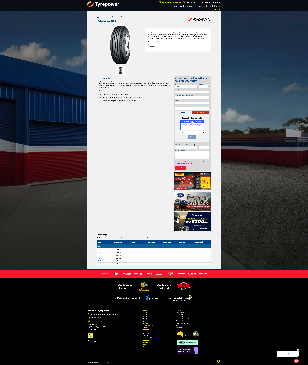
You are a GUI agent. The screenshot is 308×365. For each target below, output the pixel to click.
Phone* (184, 95)
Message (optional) (180, 150)
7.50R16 (100, 261)
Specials (210, 6)
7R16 (99, 249)
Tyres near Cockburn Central (184, 317)
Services (189, 6)
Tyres (175, 6)
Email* (177, 100)
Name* (177, 90)
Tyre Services (146, 334)
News (218, 9)
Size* (176, 84)
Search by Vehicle (148, 313)
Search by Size (147, 315)
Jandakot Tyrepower (171, 2)
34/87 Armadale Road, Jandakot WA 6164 (105, 314)
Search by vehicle (122, 238)
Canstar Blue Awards (182, 323)
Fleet (214, 9)
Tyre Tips (145, 321)
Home (100, 17)
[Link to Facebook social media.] (218, 361)
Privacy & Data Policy (97, 362)
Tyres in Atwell (180, 313)
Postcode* (178, 106)
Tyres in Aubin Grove (182, 315)
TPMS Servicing (200, 6)
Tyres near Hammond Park (183, 319)
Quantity (201, 84)
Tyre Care (146, 319)
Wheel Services (147, 336)
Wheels (181, 6)
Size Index (179, 310)
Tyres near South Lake (182, 321)
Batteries (145, 332)
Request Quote (181, 168)
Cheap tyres (179, 327)
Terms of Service (185, 163)
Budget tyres (179, 325)
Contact (218, 6)
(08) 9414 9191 (193, 2)
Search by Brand (147, 317)
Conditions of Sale (107, 362)
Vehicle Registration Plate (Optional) (185, 145)
